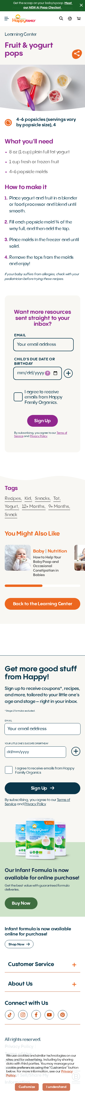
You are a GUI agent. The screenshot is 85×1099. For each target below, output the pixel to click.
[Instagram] (24, 1014)
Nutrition (57, 551)
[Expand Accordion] (74, 965)
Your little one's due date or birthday (26, 743)
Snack (11, 515)
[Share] (77, 54)
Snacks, (43, 499)
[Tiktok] (11, 1014)
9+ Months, (59, 507)
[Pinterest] (64, 1014)
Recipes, (13, 499)
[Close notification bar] (81, 6)
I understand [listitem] (56, 1087)
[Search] (61, 18)
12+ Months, (34, 507)
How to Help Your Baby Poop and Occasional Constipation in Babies (47, 566)
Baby (38, 551)
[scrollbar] (42, 586)
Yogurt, (12, 507)
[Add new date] (68, 373)
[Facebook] (37, 1014)
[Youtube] (51, 1014)
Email (20, 335)
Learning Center (21, 34)
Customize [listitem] (27, 1087)
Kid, (28, 499)
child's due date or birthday (34, 362)
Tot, (56, 499)
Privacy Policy (38, 436)
